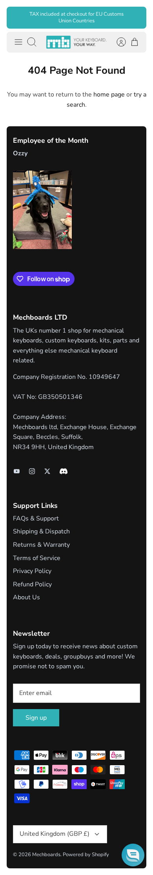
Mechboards (46, 854)
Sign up (36, 717)
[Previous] (18, 18)
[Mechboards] (76, 42)
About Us (26, 597)
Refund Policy (32, 584)
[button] (133, 855)
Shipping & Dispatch (41, 531)
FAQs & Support (36, 518)
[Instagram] (32, 471)
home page (109, 94)
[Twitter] (47, 471)
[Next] (135, 18)
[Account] (117, 42)
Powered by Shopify (86, 854)
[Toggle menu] (18, 42)
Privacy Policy (32, 571)
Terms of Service (36, 558)
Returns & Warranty (41, 544)
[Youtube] (16, 471)
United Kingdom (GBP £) (54, 834)
